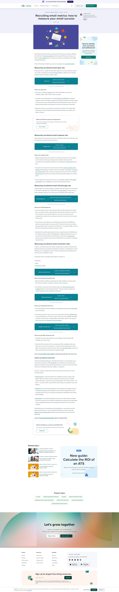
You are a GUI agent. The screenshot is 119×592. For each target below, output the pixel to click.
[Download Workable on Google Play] (85, 564)
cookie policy (29, 590)
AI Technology (25, 560)
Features (23, 558)
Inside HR (41, 464)
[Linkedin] (84, 19)
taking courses (39, 173)
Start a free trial (90, 5)
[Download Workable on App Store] (74, 564)
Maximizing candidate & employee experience (44, 500)
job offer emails (67, 348)
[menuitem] (36, 6)
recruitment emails (69, 64)
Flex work (64, 496)
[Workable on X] (78, 560)
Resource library (40, 558)
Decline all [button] (101, 589)
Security (23, 565)
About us (54, 555)
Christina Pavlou (86, 13)
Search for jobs (40, 562)
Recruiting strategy (53, 456)
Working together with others (75, 496)
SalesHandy (38, 398)
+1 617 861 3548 (76, 554)
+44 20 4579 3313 (83, 557)
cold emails (74, 308)
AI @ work (38, 496)
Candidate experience (43, 448)
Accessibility (55, 562)
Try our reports (42, 126)
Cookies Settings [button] (86, 589)
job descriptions (62, 190)
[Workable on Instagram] (80, 560)
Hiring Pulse (54, 464)
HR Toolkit (47, 12)
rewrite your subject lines (62, 98)
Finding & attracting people (62, 500)
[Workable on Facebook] (72, 560)
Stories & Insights (47, 464)
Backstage (54, 560)
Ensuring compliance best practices (59, 503)
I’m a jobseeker (54, 5)
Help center (39, 555)
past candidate (43, 58)
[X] (86, 19)
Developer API (40, 560)
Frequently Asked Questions (46, 418)
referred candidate (48, 56)
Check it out (70, 1)
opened (49, 92)
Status (53, 565)
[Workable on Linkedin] (69, 560)
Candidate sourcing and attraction (50, 496)
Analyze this (42, 430)
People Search (39, 376)
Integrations (24, 562)
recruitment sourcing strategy (54, 320)
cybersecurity (71, 236)
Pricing (23, 555)
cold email (69, 162)
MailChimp (38, 388)
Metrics (56, 12)
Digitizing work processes (77, 500)
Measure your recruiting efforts (42, 412)
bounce (57, 72)
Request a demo (79, 5)
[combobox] (72, 5)
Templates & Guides (44, 5)
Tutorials (52, 12)
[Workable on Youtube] (75, 560)
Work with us (55, 558)
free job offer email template (46, 354)
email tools (53, 363)
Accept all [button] (94, 589)
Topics (36, 5)
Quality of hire (73, 314)
